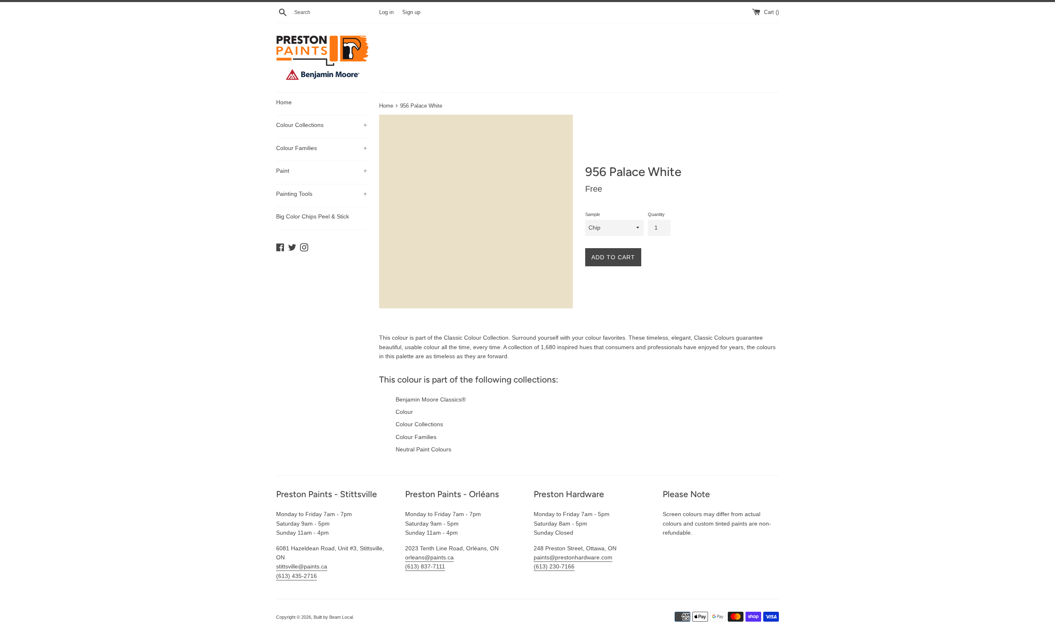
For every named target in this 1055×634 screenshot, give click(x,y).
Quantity (656, 214)
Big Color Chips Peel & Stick (312, 216)
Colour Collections (321, 125)
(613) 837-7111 (425, 566)
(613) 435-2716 (296, 576)
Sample (592, 214)
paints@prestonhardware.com (573, 557)
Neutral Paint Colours (423, 449)
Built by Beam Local (333, 617)
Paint (321, 170)
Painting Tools (321, 193)
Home (284, 102)
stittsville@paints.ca (301, 566)
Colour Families (321, 148)
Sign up (411, 12)
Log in (386, 12)
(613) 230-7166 (554, 566)
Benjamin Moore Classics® (431, 399)
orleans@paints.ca (429, 557)
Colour (404, 412)
